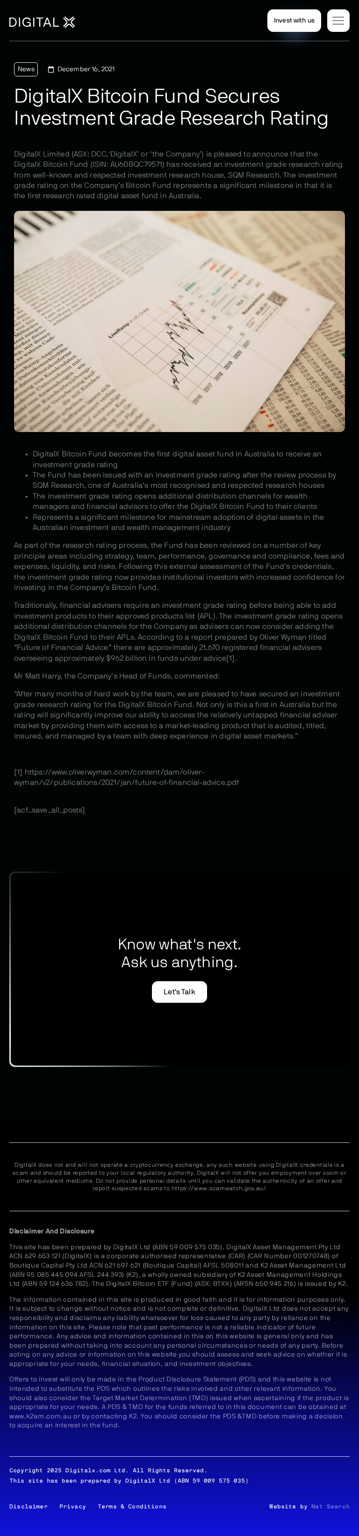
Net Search (330, 1506)
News (26, 69)
